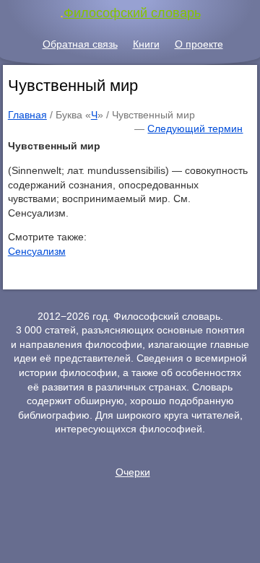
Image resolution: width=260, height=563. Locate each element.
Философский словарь (132, 13)
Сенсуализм (37, 251)
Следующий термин (195, 128)
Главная (27, 115)
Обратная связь (80, 44)
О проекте (199, 44)
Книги (146, 44)
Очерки (133, 472)
